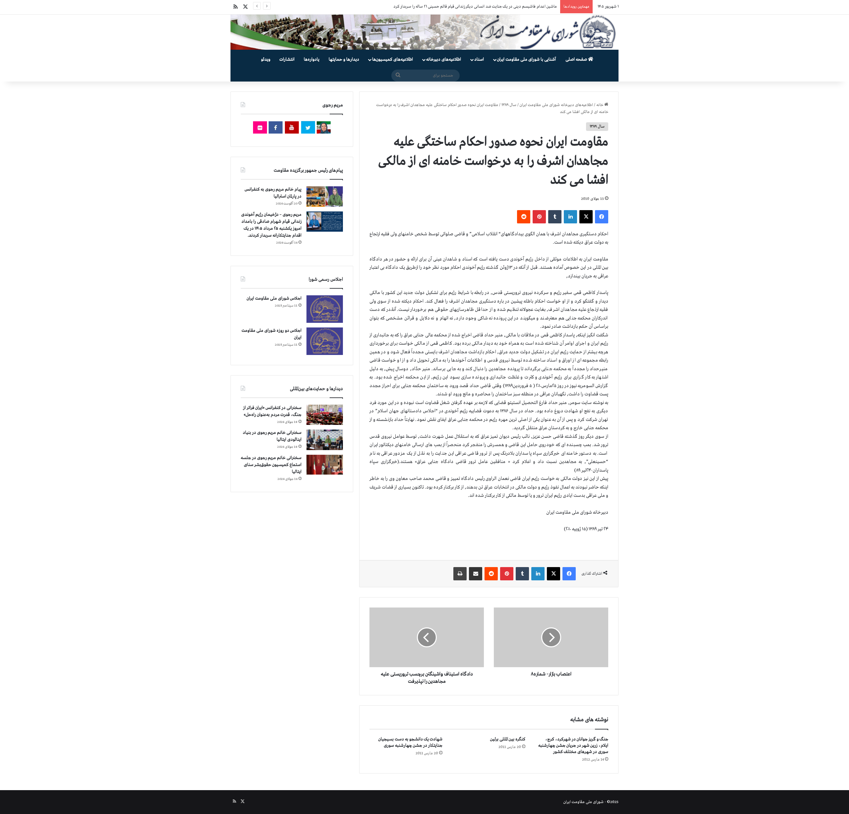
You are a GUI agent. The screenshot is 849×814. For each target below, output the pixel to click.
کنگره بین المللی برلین (507, 739)
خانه (600, 105)
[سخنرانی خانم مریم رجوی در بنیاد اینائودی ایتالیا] (324, 440)
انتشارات (287, 59)
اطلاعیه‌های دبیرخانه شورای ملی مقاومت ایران (556, 105)
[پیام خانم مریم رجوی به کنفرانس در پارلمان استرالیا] (324, 196)
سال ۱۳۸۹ (508, 105)
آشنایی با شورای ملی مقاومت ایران (526, 59)
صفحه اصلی (576, 59)
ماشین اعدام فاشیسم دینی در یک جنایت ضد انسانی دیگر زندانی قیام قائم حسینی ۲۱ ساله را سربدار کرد (475, 6)
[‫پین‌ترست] (539, 216)
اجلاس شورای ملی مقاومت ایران (274, 298)
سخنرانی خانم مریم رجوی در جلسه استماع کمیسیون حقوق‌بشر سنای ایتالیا (271, 465)
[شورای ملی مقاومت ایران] (424, 32)
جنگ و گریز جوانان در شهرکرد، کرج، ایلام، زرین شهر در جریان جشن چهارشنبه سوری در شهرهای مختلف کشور (573, 745)
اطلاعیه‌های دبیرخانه (443, 59)
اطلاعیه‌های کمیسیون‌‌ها (392, 59)
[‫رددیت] (523, 216)
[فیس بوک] (601, 216)
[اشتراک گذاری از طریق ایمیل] (475, 573)
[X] (586, 216)
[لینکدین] (570, 216)
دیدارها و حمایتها (344, 59)
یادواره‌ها (311, 59)
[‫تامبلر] (554, 216)
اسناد (479, 59)
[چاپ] (460, 573)
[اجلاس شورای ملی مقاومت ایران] (324, 309)
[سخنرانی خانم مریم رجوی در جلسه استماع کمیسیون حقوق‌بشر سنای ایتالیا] (324, 465)
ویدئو (265, 59)
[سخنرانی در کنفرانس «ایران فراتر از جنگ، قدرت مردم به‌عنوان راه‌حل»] (324, 415)
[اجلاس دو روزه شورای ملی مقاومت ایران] (324, 341)
